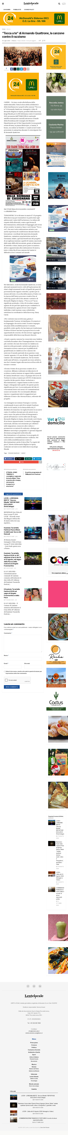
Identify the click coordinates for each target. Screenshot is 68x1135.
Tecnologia (34, 1080)
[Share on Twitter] (14, 69)
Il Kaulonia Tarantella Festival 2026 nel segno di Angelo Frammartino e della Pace (12, 593)
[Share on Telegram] (21, 69)
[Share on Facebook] (11, 69)
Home (3, 29)
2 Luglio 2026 (9, 568)
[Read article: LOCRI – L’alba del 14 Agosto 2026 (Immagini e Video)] (13, 1113)
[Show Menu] (3, 3)
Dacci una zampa (34, 1086)
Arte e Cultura (34, 1057)
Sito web (27, 663)
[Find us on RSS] (40, 986)
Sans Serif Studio (44, 1127)
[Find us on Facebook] (28, 986)
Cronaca (34, 1045)
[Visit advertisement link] (34, 19)
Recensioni (34, 1061)
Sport (34, 1054)
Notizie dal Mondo (34, 1071)
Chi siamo (6, 9)
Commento (8, 633)
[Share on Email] (24, 69)
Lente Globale (34, 1076)
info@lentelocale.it (34, 1031)
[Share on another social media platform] (28, 69)
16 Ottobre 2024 (38, 1122)
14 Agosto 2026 (38, 1113)
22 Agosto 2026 (9, 536)
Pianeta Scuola (34, 1059)
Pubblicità (17, 9)
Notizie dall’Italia (34, 1068)
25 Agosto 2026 (38, 1107)
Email (6, 663)
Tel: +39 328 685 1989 (34, 1023)
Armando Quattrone (13, 453)
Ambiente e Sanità (34, 1052)
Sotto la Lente (34, 1078)
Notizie (34, 1067)
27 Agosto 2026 (9, 509)
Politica (34, 1047)
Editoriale (34, 1074)
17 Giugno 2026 (9, 600)
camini (23, 453)
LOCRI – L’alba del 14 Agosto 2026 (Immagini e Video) (60, 876)
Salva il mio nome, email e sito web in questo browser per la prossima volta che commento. (24, 672)
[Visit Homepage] (31, 4)
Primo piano (34, 1042)
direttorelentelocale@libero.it (34, 1033)
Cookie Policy (29, 9)
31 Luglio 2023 (6, 40)
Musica (8, 29)
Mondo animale (34, 1084)
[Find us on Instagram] (34, 986)
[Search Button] (59, 3)
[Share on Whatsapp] (18, 69)
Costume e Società (34, 1050)
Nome (6, 655)
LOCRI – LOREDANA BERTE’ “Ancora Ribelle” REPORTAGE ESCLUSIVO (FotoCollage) (11, 502)
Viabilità (34, 1089)
